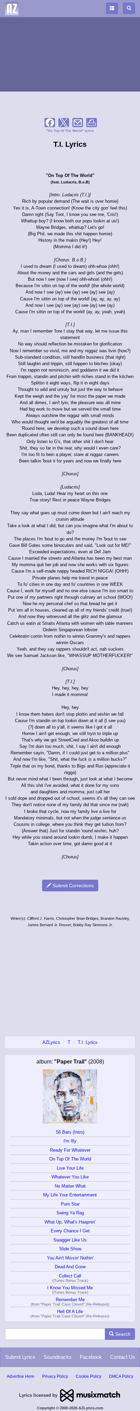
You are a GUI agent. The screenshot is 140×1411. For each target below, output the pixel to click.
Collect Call (70, 1275)
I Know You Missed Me (70, 1287)
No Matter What (70, 1186)
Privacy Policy (55, 1376)
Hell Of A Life (70, 1311)
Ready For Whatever (70, 1150)
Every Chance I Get (70, 1230)
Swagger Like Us (70, 1240)
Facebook (91, 1357)
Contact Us (122, 1357)
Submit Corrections (72, 885)
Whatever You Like (70, 1176)
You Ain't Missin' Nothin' (70, 1257)
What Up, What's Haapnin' (70, 1222)
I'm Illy (70, 1141)
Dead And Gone (70, 1266)
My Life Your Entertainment (70, 1194)
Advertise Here (20, 1376)
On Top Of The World (70, 1158)
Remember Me (70, 1299)
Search (122, 1334)
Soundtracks (57, 1357)
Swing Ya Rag (70, 1212)
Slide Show (70, 1248)
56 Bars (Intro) (70, 1132)
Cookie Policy (88, 1376)
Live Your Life (70, 1168)
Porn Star (70, 1204)
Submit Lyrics (20, 1357)
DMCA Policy (121, 1376)
